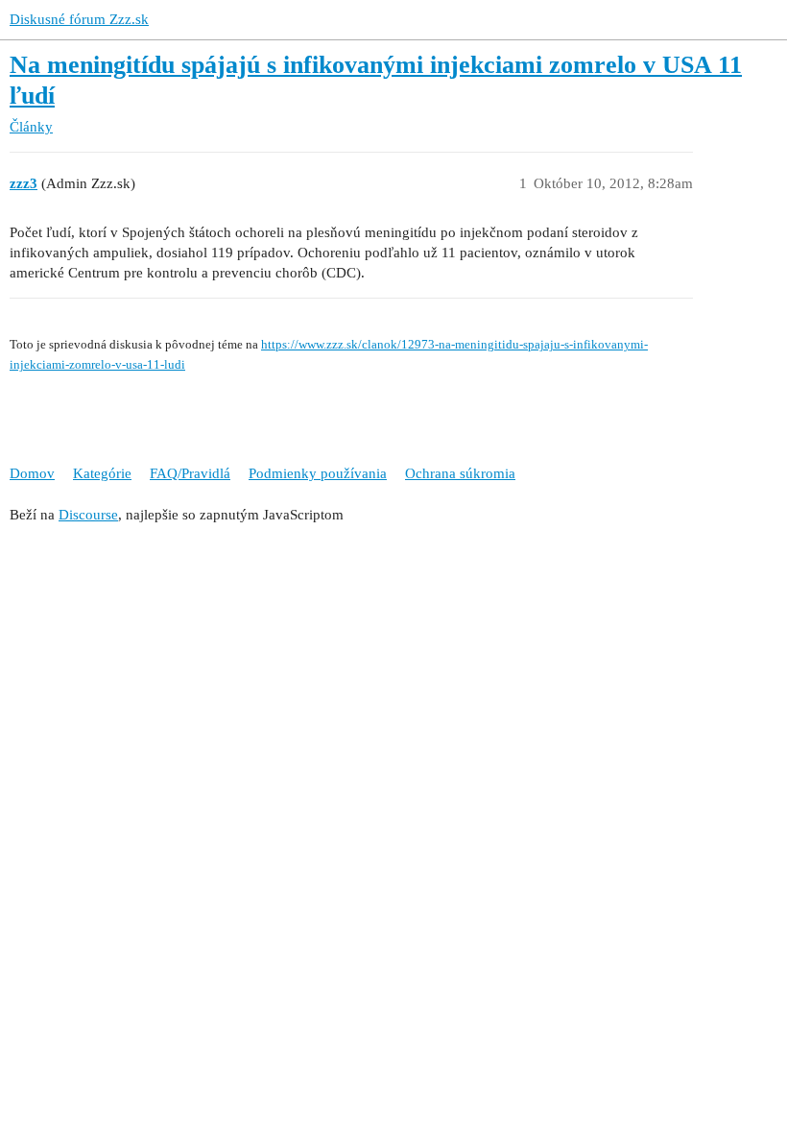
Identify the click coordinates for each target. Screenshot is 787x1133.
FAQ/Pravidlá (190, 473)
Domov (32, 473)
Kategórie (102, 473)
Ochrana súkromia (460, 473)
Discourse (88, 514)
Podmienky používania (318, 473)
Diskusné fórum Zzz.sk (79, 19)
